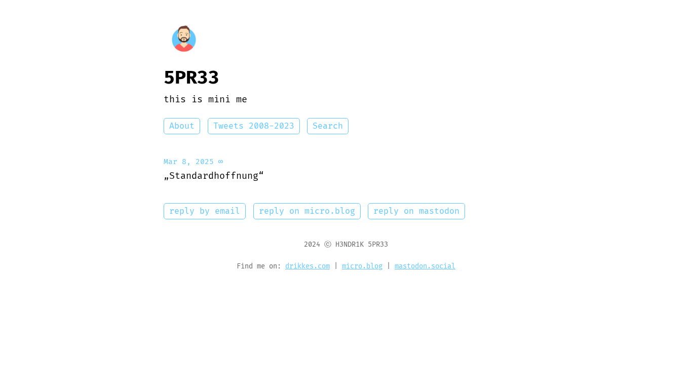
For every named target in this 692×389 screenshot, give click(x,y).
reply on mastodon (416, 211)
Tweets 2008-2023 (253, 126)
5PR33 (191, 78)
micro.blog (362, 266)
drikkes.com (307, 266)
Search (328, 126)
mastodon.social (425, 266)
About (182, 126)
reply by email (204, 211)
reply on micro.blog (307, 211)
